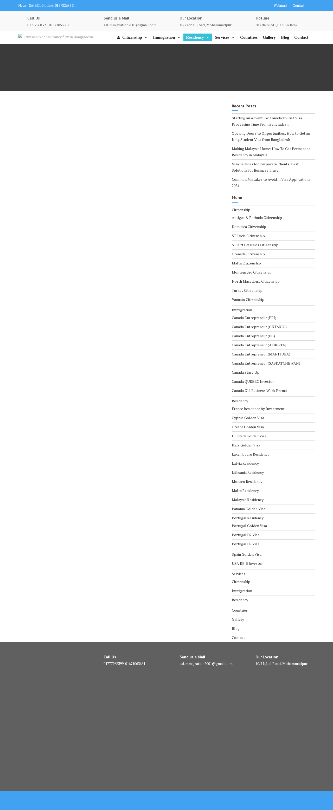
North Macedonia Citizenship (256, 281)
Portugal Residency (248, 517)
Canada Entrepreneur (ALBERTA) (259, 344)
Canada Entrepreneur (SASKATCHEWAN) (266, 363)
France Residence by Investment (258, 408)
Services (222, 37)
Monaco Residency (247, 481)
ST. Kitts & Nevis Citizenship (255, 244)
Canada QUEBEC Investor (253, 381)
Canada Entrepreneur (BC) (253, 335)
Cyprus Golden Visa (248, 417)
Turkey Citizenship (247, 290)
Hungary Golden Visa (249, 435)
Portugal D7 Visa (245, 543)
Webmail (280, 5)
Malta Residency (245, 490)
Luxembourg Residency (250, 454)
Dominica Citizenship (249, 226)
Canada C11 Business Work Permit (259, 390)
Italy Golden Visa (246, 445)
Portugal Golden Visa (249, 525)
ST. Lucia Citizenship (248, 235)
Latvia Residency (245, 463)
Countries (249, 37)
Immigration (164, 37)
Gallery (269, 37)
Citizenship (132, 37)
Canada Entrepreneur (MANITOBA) (261, 354)
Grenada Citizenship (248, 253)
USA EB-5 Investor (247, 563)
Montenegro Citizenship (252, 272)
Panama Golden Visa (248, 508)
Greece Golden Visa (248, 426)
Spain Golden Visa (246, 554)
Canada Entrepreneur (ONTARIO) (259, 326)
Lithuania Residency (248, 472)
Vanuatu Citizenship (248, 299)
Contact (298, 5)
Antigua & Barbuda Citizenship (257, 217)
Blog (285, 37)
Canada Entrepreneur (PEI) (254, 317)
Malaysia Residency (248, 499)
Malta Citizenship (246, 263)
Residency (195, 37)
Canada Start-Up (245, 372)
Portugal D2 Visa (245, 534)
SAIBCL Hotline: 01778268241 (52, 5)
